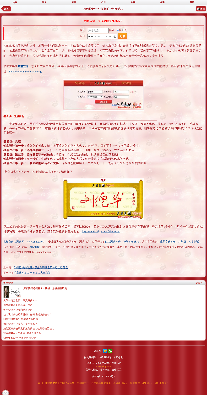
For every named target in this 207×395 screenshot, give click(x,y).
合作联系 (116, 369)
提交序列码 (90, 357)
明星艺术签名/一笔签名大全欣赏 (32, 272)
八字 (133, 2)
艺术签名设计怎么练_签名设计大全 (22, 333)
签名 (162, 2)
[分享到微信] (110, 351)
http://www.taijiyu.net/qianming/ (25, 71)
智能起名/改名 (131, 241)
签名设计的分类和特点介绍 (18, 310)
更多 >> (200, 283)
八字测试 (194, 241)
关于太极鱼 (92, 369)
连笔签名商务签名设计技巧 (18, 305)
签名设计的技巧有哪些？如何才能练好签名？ (27, 314)
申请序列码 (105, 357)
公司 (103, 2)
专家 (74, 2)
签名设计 (8, 283)
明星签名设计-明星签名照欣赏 (19, 338)
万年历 (182, 241)
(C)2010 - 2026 (93, 363)
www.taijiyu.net (35, 241)
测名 (44, 2)
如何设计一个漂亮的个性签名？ (20, 324)
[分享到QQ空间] (105, 351)
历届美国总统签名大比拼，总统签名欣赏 (45, 288)
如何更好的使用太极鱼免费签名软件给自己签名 (41, 267)
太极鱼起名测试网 (13, 241)
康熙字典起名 (168, 241)
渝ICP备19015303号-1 (103, 376)
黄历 (192, 2)
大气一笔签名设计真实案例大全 (20, 300)
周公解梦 (34, 246)
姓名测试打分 (113, 241)
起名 (14, 2)
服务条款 (105, 369)
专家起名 (118, 357)
